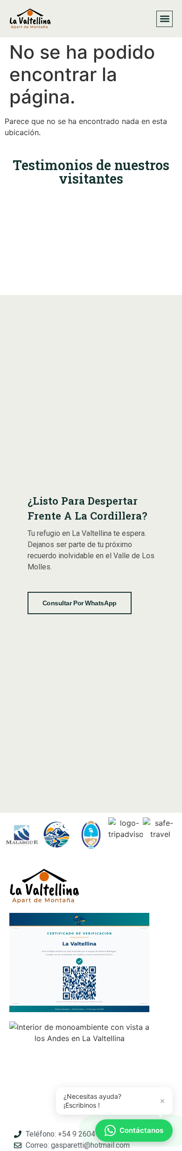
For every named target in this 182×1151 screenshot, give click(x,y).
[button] (164, 19)
